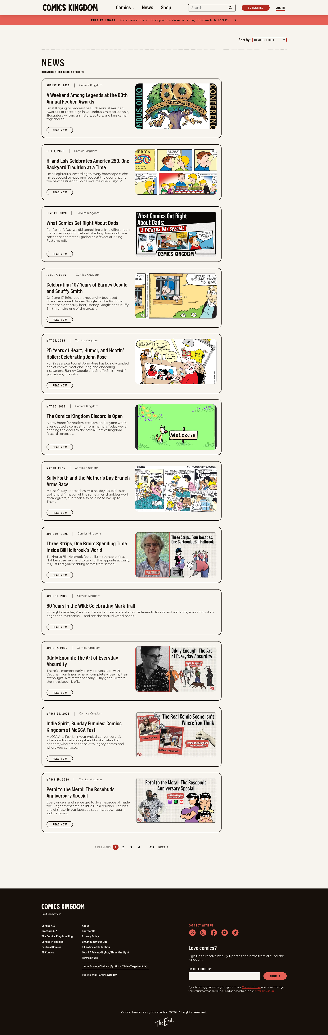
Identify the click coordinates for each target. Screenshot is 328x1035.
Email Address (200, 969)
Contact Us (88, 931)
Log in (280, 8)
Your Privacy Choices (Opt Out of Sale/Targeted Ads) (115, 966)
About (85, 925)
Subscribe (255, 8)
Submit (275, 976)
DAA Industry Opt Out (94, 941)
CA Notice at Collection (96, 947)
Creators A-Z (49, 931)
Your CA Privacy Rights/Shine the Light (105, 952)
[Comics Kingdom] (63, 906)
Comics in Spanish (53, 941)
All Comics (48, 952)
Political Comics (51, 947)
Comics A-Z (48, 925)
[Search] (230, 7)
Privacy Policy (90, 936)
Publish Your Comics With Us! (99, 975)
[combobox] (269, 40)
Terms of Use (90, 958)
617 (152, 847)
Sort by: (245, 39)
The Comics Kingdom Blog (57, 936)
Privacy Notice (264, 990)
